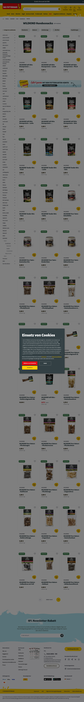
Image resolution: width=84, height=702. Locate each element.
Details (45, 363)
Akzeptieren (30, 367)
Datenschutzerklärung (56, 356)
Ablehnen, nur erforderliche (30, 363)
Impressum (44, 356)
